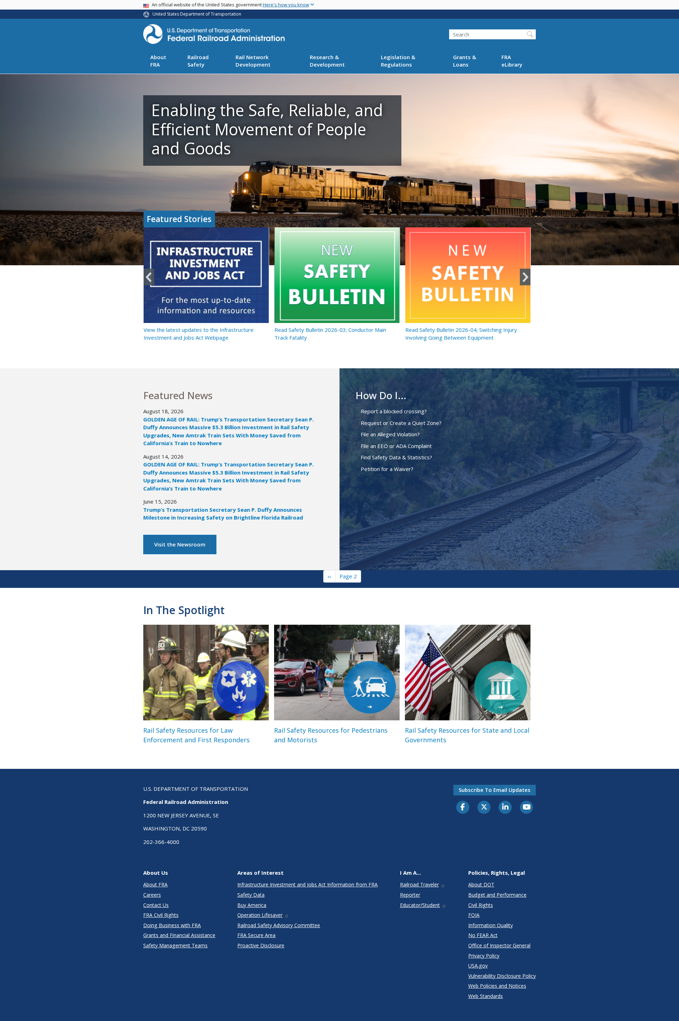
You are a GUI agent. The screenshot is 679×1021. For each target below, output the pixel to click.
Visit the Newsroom (179, 544)
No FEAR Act (483, 935)
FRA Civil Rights (161, 915)
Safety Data (251, 894)
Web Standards (485, 996)
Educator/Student (420, 905)
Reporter (410, 894)
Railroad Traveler (419, 884)
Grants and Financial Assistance (179, 935)
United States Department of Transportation (196, 14)
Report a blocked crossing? (394, 411)
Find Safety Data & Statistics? (396, 457)
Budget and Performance (497, 894)
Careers (152, 894)
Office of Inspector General (499, 945)
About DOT (481, 884)
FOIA (474, 915)
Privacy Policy (483, 955)
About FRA (158, 61)
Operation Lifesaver (260, 915)
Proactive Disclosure (260, 945)
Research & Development (327, 61)
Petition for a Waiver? (387, 468)
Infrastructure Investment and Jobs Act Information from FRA (307, 884)
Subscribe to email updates (494, 789)
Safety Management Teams (175, 945)
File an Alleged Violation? (390, 434)
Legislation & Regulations (398, 61)
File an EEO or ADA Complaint (396, 445)
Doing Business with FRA (172, 925)
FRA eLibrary (511, 61)
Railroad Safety (198, 61)
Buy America (251, 905)
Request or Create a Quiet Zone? (401, 422)
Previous (149, 277)
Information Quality (490, 925)
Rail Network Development (253, 61)
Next (525, 277)
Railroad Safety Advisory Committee (278, 925)
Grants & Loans (464, 61)
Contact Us (156, 905)
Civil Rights (480, 905)
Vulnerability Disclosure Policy (502, 975)
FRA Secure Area (256, 935)
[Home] (214, 36)
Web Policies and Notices (497, 985)
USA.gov (478, 965)
